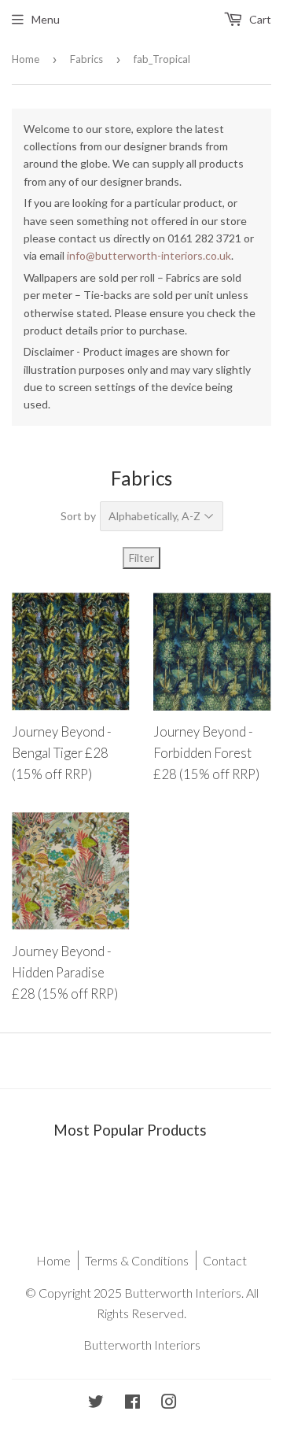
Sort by (78, 516)
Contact (225, 1260)
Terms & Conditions (137, 1260)
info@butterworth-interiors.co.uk (149, 255)
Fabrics (86, 59)
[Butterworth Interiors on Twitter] (96, 1402)
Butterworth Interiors (141, 1344)
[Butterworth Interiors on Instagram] (169, 1402)
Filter (141, 557)
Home (25, 59)
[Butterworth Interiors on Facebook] (132, 1402)
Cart (259, 19)
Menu (45, 19)
